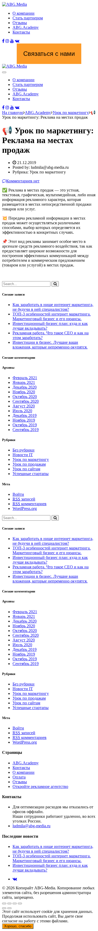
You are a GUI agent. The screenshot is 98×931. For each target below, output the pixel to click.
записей (24, 499)
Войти (18, 494)
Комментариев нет (22, 181)
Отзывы (20, 22)
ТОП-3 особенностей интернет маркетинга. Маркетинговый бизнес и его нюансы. (52, 316)
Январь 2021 (24, 382)
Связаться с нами (49, 53)
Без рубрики (23, 450)
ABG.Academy (26, 27)
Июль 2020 (22, 411)
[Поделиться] (9, 903)
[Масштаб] (20, 903)
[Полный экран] (15, 903)
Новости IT (23, 455)
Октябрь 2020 (25, 396)
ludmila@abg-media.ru (31, 826)
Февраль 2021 (25, 377)
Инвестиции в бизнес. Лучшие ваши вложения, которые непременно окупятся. (50, 344)
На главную (12, 112)
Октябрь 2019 (25, 425)
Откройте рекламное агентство (40, 786)
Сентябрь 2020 (26, 401)
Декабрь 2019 (25, 415)
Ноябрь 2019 (24, 420)
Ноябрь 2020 (24, 392)
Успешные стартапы (31, 473)
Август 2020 (24, 406)
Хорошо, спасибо (17, 926)
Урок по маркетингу (31, 459)
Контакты (21, 32)
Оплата (19, 777)
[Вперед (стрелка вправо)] (9, 908)
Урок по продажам (29, 464)
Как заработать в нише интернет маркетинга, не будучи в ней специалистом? (53, 307)
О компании (23, 13)
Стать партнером (28, 18)
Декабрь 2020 (25, 387)
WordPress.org (25, 508)
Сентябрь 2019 (26, 429)
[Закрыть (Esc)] (4, 903)
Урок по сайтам (26, 469)
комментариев (30, 504)
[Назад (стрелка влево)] (4, 908)
